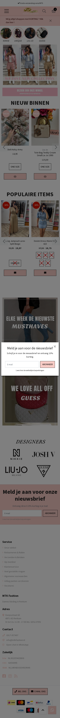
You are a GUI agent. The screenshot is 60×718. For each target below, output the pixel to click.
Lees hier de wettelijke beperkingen (30, 370)
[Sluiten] (55, 346)
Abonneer (47, 364)
